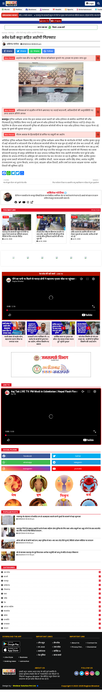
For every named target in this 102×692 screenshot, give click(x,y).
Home (4, 33)
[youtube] (24, 202)
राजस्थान (52, 624)
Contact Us (92, 643)
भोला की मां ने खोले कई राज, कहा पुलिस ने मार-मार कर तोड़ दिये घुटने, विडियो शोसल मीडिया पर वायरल (54, 540)
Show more (95, 210)
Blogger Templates (19, 691)
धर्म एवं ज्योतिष (52, 606)
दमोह (52, 598)
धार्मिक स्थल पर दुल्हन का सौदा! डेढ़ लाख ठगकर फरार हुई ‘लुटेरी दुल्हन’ (63, 339)
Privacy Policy (78, 647)
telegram (78, 462)
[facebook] (16, 202)
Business (32, 9)
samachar (24, 661)
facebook (27, 456)
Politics (19, 9)
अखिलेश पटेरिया (55, 192)
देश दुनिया (42, 655)
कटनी (52, 576)
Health (58, 9)
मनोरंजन (41, 651)
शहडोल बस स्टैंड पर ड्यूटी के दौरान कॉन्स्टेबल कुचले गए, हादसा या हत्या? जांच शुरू (51, 58)
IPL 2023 (41, 647)
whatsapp (27, 462)
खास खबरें (57, 655)
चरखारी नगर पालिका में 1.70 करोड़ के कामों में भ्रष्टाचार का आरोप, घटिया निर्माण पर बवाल (38, 340)
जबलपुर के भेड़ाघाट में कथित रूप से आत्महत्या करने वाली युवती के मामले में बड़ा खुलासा (48, 517)
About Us (75, 643)
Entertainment (85, 9)
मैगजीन (57, 643)
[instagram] (28, 202)
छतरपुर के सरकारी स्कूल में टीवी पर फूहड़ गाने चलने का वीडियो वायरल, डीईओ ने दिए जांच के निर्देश (15, 234)
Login (91, 3)
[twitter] (20, 202)
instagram (27, 468)
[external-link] (32, 202)
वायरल (52, 628)
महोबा (52, 615)
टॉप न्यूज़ (41, 643)
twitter (78, 456)
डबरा (52, 594)
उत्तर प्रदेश (52, 572)
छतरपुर (11, 33)
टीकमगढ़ (52, 589)
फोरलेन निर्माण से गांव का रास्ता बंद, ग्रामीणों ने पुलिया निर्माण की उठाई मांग (88, 339)
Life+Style (8, 657)
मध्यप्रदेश (52, 611)
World (6, 9)
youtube (78, 468)
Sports (70, 9)
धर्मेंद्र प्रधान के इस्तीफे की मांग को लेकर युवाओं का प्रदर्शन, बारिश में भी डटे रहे (84, 234)
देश (52, 602)
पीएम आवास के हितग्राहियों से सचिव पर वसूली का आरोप (40, 134)
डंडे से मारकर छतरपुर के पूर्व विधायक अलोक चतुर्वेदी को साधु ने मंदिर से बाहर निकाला (47, 552)
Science (45, 9)
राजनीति (52, 619)
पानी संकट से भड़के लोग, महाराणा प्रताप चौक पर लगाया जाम (13, 339)
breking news (10, 661)
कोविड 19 (57, 651)
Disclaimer (92, 647)
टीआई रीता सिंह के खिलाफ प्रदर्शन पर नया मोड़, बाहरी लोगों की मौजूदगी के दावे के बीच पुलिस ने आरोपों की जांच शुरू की (50, 235)
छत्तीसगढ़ (52, 585)
